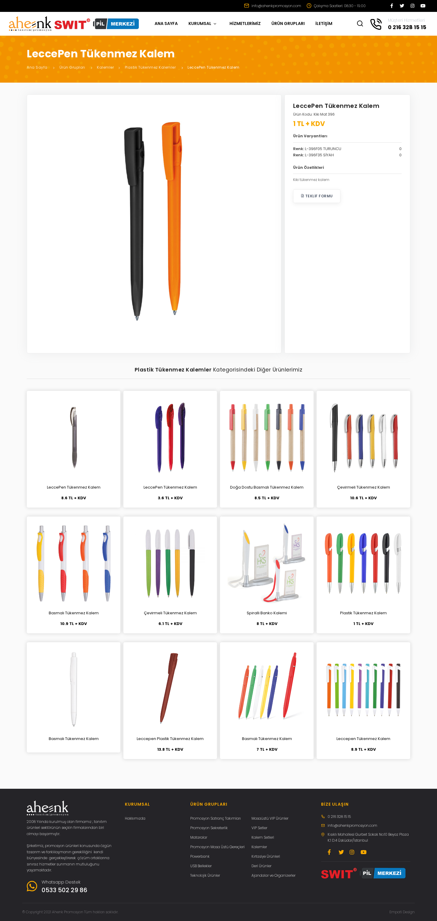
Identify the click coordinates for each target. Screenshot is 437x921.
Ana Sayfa (37, 67)
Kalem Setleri (262, 837)
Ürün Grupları (72, 67)
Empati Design (402, 911)
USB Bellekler (201, 865)
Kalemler (105, 67)
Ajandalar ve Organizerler (273, 875)
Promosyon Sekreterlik (209, 827)
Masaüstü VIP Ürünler (269, 818)
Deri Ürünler (261, 865)
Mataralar (198, 837)
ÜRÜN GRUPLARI (288, 23)
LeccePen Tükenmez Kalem (214, 67)
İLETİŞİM (323, 23)
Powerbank (200, 856)
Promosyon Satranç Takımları (215, 818)
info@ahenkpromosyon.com (276, 5)
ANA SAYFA (166, 23)
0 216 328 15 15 (339, 816)
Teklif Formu (318, 196)
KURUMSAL (200, 23)
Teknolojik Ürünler (205, 875)
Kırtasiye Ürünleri (265, 856)
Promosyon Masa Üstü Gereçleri (217, 846)
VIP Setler (259, 827)
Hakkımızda (135, 818)
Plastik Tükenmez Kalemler (150, 67)
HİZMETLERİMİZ (245, 23)
